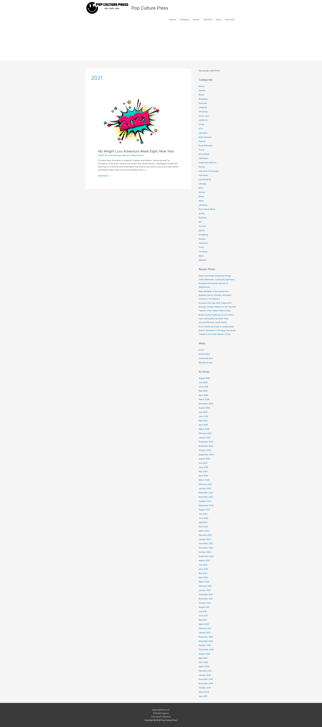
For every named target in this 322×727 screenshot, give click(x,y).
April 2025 (203, 425)
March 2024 (204, 480)
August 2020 (204, 654)
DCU (201, 128)
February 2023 (205, 535)
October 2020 (205, 645)
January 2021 (205, 632)
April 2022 (203, 577)
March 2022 (204, 581)
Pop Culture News (207, 209)
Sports (202, 230)
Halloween (203, 158)
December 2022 (206, 543)
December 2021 (206, 594)
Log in (201, 350)
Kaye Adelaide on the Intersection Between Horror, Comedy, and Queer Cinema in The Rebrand (215, 295)
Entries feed (204, 354)
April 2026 (203, 395)
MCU (201, 188)
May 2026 (203, 391)
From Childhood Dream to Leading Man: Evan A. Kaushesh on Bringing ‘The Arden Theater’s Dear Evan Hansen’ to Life (217, 330)
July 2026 (203, 382)
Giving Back (204, 154)
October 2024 (205, 450)
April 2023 (203, 526)
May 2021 (203, 620)
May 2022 (203, 573)
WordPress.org (205, 362)
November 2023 (206, 497)
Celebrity (203, 107)
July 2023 (203, 514)
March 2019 (204, 692)
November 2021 (206, 598)
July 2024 (203, 463)
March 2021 (204, 624)
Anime (201, 86)
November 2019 (206, 683)
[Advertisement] (161, 42)
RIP (200, 222)
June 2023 (203, 518)
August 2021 (204, 607)
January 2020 (205, 675)
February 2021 (205, 628)
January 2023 (205, 539)
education (203, 133)
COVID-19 (102, 155)
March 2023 (204, 531)
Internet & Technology (208, 171)
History (202, 167)
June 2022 (203, 569)
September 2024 (206, 454)
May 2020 (203, 658)
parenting (203, 205)
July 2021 (203, 611)
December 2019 (206, 679)
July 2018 (203, 696)
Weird (201, 256)
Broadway (203, 99)
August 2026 (204, 378)
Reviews (202, 217)
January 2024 (205, 488)
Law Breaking (205, 179)
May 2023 (203, 522)
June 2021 (203, 615)
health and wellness (207, 162)
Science (202, 226)
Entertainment (205, 137)
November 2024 (206, 446)
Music (219, 19)
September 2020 (206, 649)
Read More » (103, 175)
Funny (201, 150)
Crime (201, 124)
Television (207, 19)
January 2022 (205, 590)
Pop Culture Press (149, 8)
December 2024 (206, 442)
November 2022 (206, 548)
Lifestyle (202, 184)
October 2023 (205, 501)
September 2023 (206, 505)
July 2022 (203, 565)
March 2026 (204, 399)
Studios (196, 19)
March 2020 (204, 666)
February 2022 (205, 586)
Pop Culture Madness (161, 716)
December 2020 (206, 637)
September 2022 (206, 556)
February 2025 (205, 433)
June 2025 (203, 416)
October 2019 (205, 688)
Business (203, 103)
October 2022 (205, 552)
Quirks (202, 213)
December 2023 (206, 492)
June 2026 (203, 386)
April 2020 (203, 662)
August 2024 (204, 458)
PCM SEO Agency (161, 713)
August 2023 (204, 509)
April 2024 (203, 475)
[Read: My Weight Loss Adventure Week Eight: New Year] (134, 122)
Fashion (202, 141)
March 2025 (204, 429)
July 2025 (203, 412)
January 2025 (205, 437)
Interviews (230, 19)
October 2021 (205, 603)
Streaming (184, 19)
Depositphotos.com (161, 710)
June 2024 (203, 467)
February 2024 (205, 484)
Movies (173, 19)
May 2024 (203, 471)
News (201, 201)
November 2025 (206, 403)
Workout (126, 155)
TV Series (203, 251)
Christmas (203, 111)
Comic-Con (204, 116)
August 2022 (204, 560)
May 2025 (203, 420)
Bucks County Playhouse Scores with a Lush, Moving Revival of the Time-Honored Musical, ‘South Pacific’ (216, 319)
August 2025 (204, 408)
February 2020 (205, 671)
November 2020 (206, 641)
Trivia (201, 247)
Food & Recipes (115, 155)
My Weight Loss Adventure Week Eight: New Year (136, 151)
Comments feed (206, 358)
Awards (202, 90)
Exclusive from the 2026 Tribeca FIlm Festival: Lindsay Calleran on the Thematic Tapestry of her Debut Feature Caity (217, 307)
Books (201, 94)
